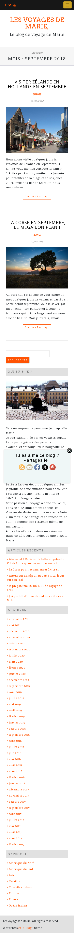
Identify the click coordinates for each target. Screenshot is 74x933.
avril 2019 (15, 710)
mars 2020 (16, 661)
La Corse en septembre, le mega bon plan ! (37, 224)
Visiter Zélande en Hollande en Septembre (37, 84)
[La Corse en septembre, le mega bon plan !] (37, 267)
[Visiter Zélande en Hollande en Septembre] (37, 130)
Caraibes (15, 881)
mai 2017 (15, 826)
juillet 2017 (16, 820)
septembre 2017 (19, 807)
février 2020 (17, 667)
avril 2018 (15, 765)
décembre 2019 (19, 680)
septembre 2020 (20, 649)
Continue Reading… (37, 196)
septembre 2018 (19, 734)
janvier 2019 (17, 722)
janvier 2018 (17, 783)
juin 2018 (15, 753)
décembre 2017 (19, 789)
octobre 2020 (18, 643)
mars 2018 (15, 771)
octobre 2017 (17, 801)
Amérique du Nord (22, 863)
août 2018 (15, 741)
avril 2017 (15, 832)
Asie (12, 875)
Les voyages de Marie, (37, 23)
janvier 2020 (17, 674)
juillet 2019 (16, 698)
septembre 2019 (19, 686)
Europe (37, 94)
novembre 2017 (19, 795)
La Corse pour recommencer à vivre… (34, 569)
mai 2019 (15, 704)
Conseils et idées (20, 887)
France (37, 234)
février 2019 (17, 716)
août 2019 (15, 692)
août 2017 (15, 814)
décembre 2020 (19, 631)
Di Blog (26, 927)
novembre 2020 (19, 637)
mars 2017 (15, 838)
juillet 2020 (17, 655)
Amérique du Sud (21, 869)
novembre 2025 (19, 619)
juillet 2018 (16, 747)
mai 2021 (15, 625)
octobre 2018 (17, 728)
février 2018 (17, 777)
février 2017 (17, 844)
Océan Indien (18, 905)
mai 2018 (15, 759)
